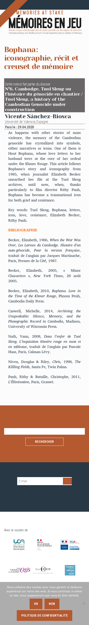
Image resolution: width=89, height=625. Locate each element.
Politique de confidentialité (44, 615)
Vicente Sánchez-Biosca (38, 116)
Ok (36, 604)
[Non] (84, 603)
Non (52, 604)
